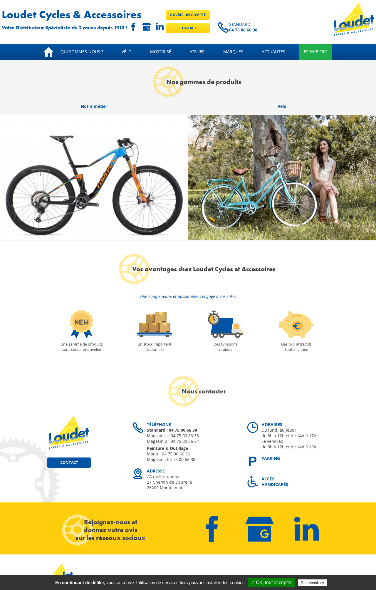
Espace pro (316, 51)
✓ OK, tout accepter (271, 582)
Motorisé (160, 51)
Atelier (197, 51)
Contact (187, 28)
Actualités (273, 51)
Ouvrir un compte (188, 15)
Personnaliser (312, 583)
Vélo (127, 51)
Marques (233, 51)
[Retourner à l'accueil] (354, 34)
